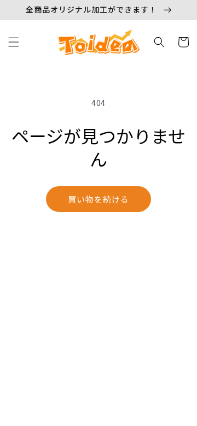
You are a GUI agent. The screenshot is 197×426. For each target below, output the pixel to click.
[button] (14, 42)
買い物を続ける (98, 199)
